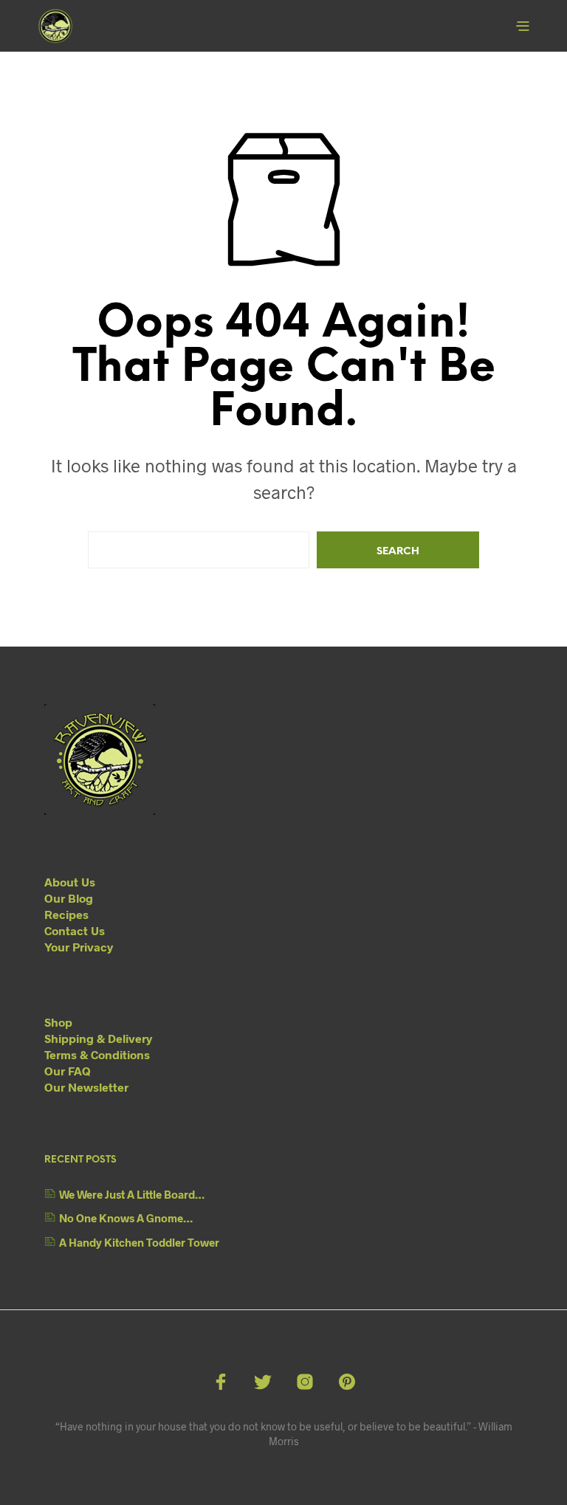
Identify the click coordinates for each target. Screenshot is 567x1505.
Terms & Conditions (97, 1054)
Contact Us (74, 930)
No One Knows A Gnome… (126, 1218)
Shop (58, 1022)
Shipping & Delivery (98, 1038)
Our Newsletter (86, 1087)
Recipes (66, 914)
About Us (69, 882)
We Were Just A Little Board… (132, 1194)
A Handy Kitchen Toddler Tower (139, 1242)
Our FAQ (67, 1071)
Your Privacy (78, 947)
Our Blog (68, 898)
